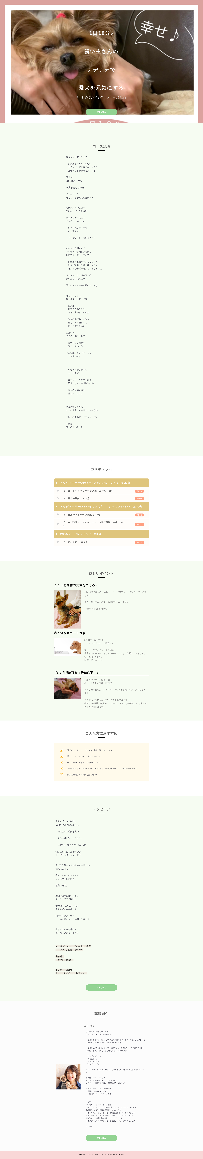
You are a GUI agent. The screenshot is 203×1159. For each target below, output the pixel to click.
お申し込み (101, 112)
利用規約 (82, 1154)
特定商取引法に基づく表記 (114, 1154)
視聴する (139, 491)
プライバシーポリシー (95, 1154)
